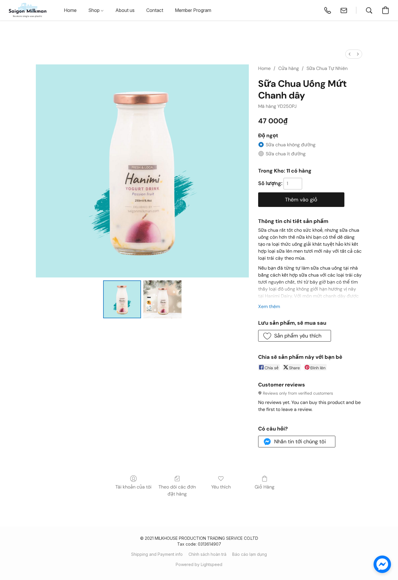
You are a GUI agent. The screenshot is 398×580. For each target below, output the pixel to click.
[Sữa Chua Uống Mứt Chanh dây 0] (122, 299)
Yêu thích (221, 487)
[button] (27, 10)
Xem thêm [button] (269, 306)
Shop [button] (94, 10)
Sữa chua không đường (291, 145)
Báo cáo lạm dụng (249, 554)
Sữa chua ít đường (286, 154)
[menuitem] (350, 54)
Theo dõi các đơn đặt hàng (177, 490)
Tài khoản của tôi (133, 487)
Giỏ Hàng (264, 487)
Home (264, 68)
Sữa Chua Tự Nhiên (327, 68)
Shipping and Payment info (157, 554)
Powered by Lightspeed (199, 564)
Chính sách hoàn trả (207, 554)
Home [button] (70, 10)
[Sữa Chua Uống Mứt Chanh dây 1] (162, 299)
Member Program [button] (193, 10)
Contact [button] (154, 10)
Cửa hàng (288, 68)
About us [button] (125, 10)
